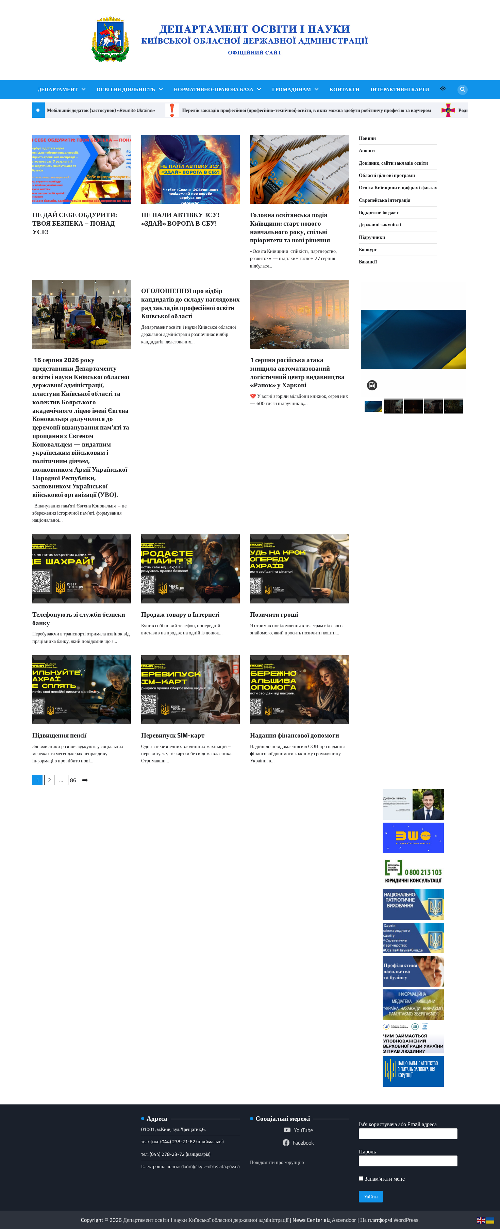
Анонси (367, 150)
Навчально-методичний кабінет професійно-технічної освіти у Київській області (413, 584)
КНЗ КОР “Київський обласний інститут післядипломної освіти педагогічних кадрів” (413, 455)
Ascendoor (344, 1220)
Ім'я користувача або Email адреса (398, 1124)
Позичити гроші (274, 614)
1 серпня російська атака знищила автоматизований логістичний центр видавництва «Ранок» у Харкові (297, 372)
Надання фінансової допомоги (294, 735)
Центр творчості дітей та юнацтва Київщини (413, 639)
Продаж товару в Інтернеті (180, 614)
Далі (85, 780)
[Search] (462, 90)
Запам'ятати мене (384, 1179)
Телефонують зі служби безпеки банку (78, 618)
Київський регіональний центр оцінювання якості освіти (413, 688)
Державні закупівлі (380, 224)
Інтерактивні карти (399, 89)
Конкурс (368, 249)
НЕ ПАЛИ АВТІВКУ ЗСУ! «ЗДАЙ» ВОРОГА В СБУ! (180, 219)
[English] (481, 1220)
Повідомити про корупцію (277, 1162)
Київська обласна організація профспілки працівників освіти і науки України (413, 747)
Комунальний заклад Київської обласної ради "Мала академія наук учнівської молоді (413, 520)
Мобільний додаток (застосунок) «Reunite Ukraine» (92, 110)
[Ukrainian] (490, 1220)
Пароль (367, 1151)
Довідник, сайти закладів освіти (393, 163)
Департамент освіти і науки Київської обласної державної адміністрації (205, 1220)
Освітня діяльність (126, 89)
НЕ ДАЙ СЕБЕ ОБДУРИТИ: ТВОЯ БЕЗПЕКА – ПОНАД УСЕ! (74, 223)
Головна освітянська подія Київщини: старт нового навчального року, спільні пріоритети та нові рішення (290, 227)
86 (73, 780)
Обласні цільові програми (387, 175)
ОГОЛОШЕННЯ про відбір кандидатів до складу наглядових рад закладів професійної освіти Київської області (190, 303)
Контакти (345, 89)
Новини (367, 138)
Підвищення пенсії (59, 735)
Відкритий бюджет (379, 212)
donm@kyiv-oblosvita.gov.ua (210, 1166)
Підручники (372, 237)
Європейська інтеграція (385, 200)
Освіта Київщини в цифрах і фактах (398, 187)
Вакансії (368, 261)
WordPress (406, 1220)
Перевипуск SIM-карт (172, 735)
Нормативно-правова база (213, 89)
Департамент (58, 89)
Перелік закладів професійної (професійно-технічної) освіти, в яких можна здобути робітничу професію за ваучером (297, 110)
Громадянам (291, 89)
